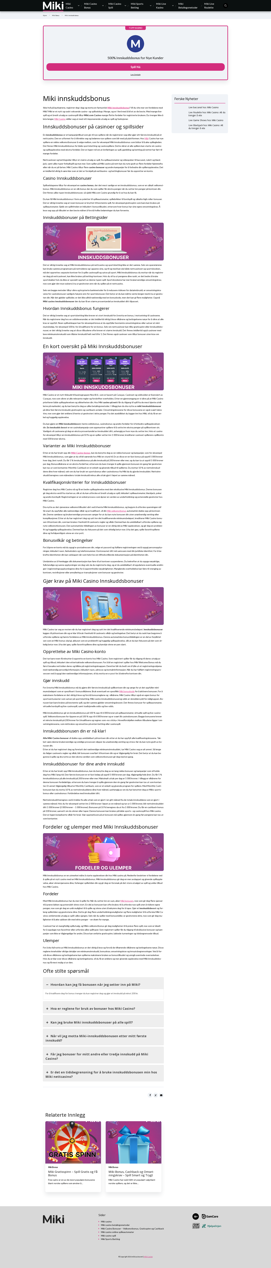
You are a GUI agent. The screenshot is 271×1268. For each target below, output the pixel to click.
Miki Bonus (55, 15)
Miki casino (106, 1221)
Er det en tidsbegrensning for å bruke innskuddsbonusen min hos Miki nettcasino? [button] (101, 1074)
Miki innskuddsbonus (118, 107)
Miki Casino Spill (114, 5)
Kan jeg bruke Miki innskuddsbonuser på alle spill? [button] (91, 1022)
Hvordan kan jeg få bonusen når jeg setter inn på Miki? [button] (95, 984)
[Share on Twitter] (155, 1095)
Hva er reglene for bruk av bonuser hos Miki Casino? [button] (92, 1008)
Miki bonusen (126, 900)
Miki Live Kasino (161, 5)
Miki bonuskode (127, 691)
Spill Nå (135, 67)
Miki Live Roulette (209, 5)
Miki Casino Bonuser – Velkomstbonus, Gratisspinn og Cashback (132, 1228)
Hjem (45, 15)
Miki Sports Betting (137, 5)
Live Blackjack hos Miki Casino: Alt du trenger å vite (206, 127)
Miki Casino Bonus (90, 5)
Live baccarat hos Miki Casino (204, 107)
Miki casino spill (108, 1235)
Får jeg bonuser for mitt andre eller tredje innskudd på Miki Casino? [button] (96, 1056)
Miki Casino (69, 5)
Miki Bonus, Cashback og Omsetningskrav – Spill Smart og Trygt (131, 1173)
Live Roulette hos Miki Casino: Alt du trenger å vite (207, 114)
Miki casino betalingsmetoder (115, 1225)
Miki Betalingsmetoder (188, 5)
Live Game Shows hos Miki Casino (206, 120)
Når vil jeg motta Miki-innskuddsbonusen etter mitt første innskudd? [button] (95, 1038)
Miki (147, 138)
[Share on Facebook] (150, 1095)
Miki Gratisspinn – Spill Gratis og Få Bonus (73, 1173)
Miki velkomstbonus (116, 510)
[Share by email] (161, 1095)
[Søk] (225, 5)
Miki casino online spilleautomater (117, 1232)
